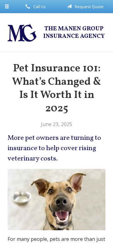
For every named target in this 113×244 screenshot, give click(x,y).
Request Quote (89, 6)
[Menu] (7, 6)
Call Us (39, 6)
